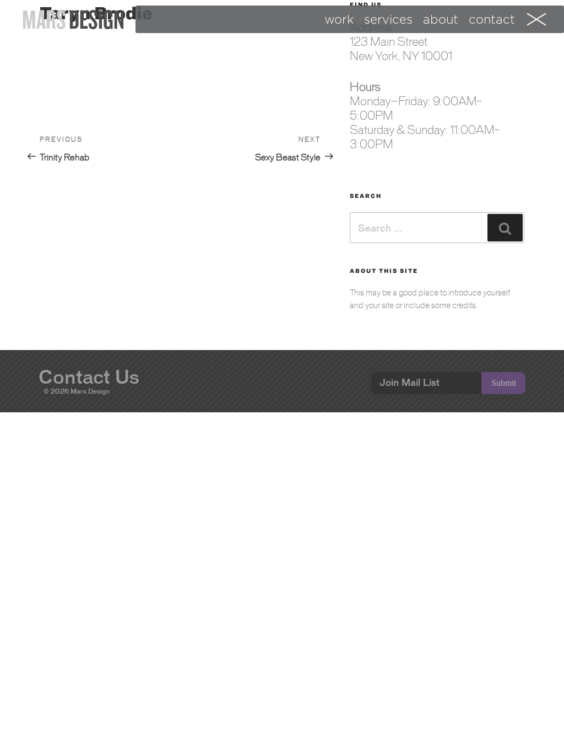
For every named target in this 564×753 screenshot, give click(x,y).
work (339, 19)
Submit (503, 383)
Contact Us (89, 377)
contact (492, 19)
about (440, 19)
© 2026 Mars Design (77, 391)
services (388, 19)
